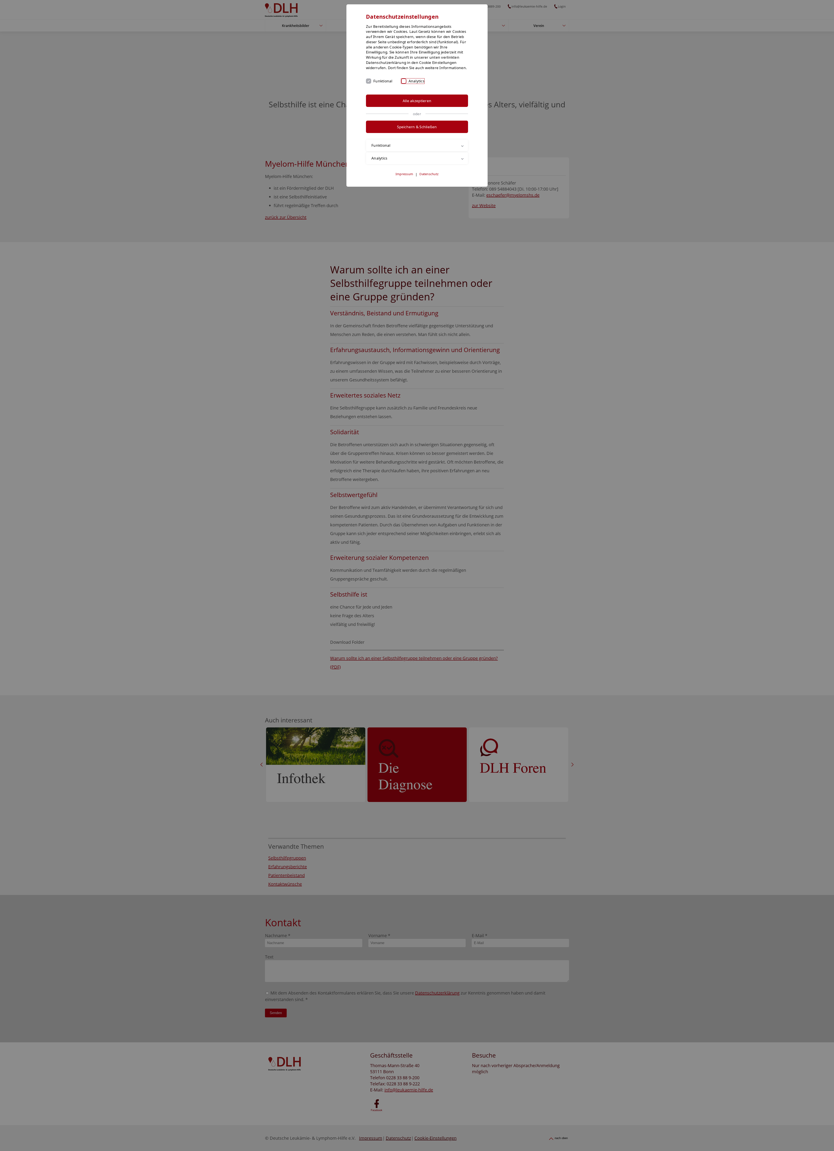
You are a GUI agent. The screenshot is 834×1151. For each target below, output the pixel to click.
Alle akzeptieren (417, 100)
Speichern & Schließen (417, 126)
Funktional (382, 80)
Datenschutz (429, 174)
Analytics (416, 80)
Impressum (404, 174)
